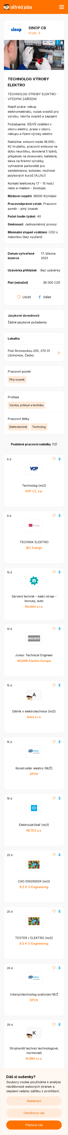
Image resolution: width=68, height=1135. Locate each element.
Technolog (39, 426)
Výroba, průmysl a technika (26, 405)
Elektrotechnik (18, 426)
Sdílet (47, 297)
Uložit (26, 297)
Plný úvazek (17, 379)
